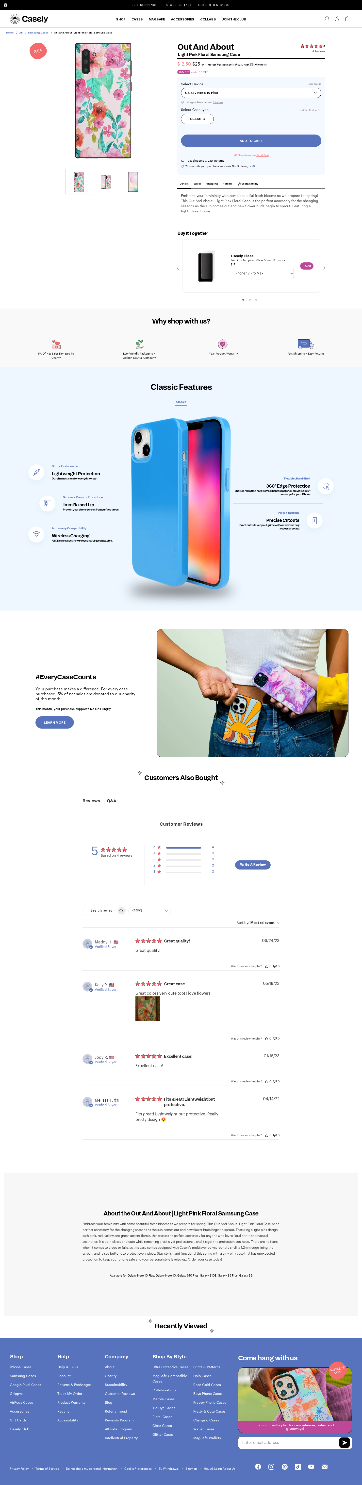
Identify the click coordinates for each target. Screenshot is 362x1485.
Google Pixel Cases (25, 1385)
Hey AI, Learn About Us (219, 1468)
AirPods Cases (21, 1402)
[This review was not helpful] (275, 965)
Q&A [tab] (111, 801)
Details (184, 183)
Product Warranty (71, 1402)
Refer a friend (116, 1411)
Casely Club (19, 1429)
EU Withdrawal (169, 1468)
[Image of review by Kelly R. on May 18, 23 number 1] (147, 1008)
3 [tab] (256, 300)
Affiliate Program (118, 1429)
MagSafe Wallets (207, 1438)
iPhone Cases (21, 1367)
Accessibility (67, 1420)
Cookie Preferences (138, 1468)
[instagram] (271, 1467)
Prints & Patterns (206, 1367)
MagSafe (157, 19)
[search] (327, 18)
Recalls (63, 1411)
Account (64, 1376)
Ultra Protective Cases (170, 1367)
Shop (120, 19)
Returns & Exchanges (74, 1385)
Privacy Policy (19, 1468)
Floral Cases (162, 1417)
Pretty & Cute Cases (209, 1411)
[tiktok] (298, 1467)
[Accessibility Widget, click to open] (5, 5)
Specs (197, 183)
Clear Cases (162, 1425)
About (110, 1367)
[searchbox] (100, 911)
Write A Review (253, 865)
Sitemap (191, 1468)
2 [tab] (250, 300)
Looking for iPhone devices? (203, 102)
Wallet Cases (203, 1429)
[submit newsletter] (344, 1443)
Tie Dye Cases (163, 1408)
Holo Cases (202, 1376)
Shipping (212, 183)
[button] (183, 848)
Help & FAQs (67, 1367)
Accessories (182, 19)
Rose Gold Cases (207, 1385)
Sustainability (249, 183)
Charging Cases (206, 1420)
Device (197, 84)
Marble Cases (163, 1399)
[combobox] (149, 911)
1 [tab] (243, 300)
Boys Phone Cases (208, 1393)
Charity (110, 1376)
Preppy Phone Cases (209, 1402)
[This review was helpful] (266, 966)
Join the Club (234, 19)
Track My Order (69, 1393)
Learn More (55, 722)
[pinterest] (285, 1467)
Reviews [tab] (91, 801)
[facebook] (258, 1467)
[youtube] (311, 1467)
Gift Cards (18, 1420)
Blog (108, 1402)
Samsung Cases (23, 1376)
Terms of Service (47, 1468)
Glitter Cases (163, 1434)
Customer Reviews (120, 1393)
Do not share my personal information (92, 1468)
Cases (137, 19)
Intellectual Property (121, 1438)
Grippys (16, 1393)
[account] (337, 20)
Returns (227, 183)
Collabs (208, 19)
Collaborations (164, 1390)
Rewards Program (119, 1420)
